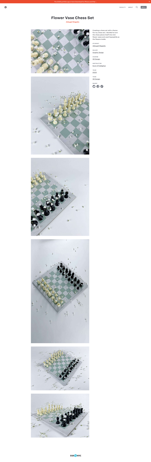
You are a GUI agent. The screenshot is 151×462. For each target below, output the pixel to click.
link (101, 86)
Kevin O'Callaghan (99, 66)
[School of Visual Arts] (75, 455)
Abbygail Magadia (72, 22)
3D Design (96, 59)
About (130, 7)
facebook (97, 86)
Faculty (122, 7)
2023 (95, 72)
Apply (143, 7)
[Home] (5, 7)
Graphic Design (98, 52)
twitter (94, 86)
